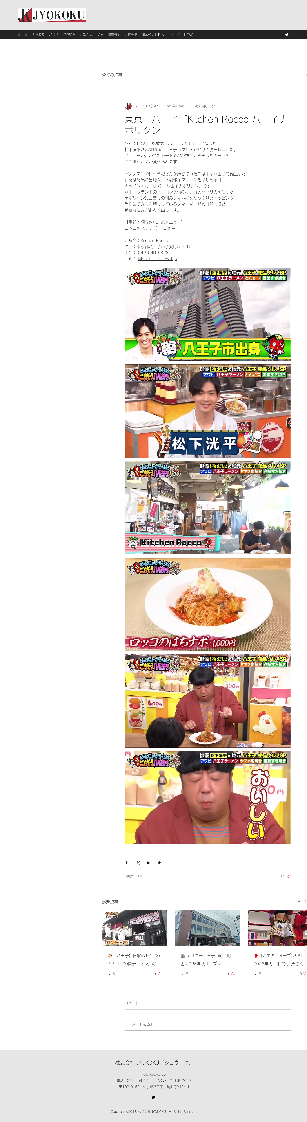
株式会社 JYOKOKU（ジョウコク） (154, 1062)
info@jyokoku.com (154, 1074)
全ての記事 (112, 75)
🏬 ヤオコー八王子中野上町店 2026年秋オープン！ (205, 960)
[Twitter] (287, 35)
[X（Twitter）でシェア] (138, 862)
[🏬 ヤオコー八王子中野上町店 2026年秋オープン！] (207, 928)
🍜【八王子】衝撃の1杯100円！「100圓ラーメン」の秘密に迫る (134, 961)
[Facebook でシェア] (127, 862)
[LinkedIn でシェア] (149, 862)
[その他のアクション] (288, 106)
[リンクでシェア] (160, 862)
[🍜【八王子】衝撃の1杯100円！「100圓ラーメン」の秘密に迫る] (134, 928)
